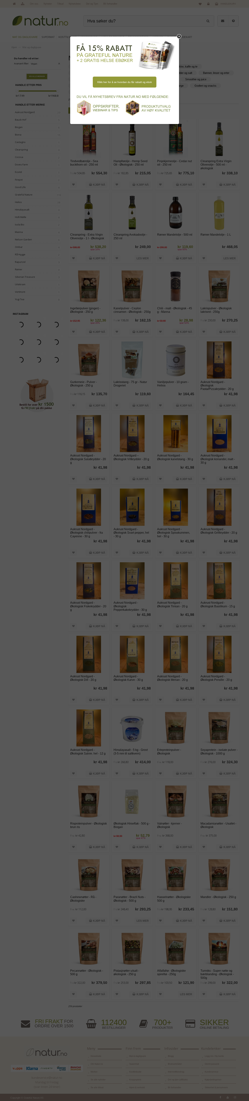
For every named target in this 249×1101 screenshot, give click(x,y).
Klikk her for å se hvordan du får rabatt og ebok (124, 82)
